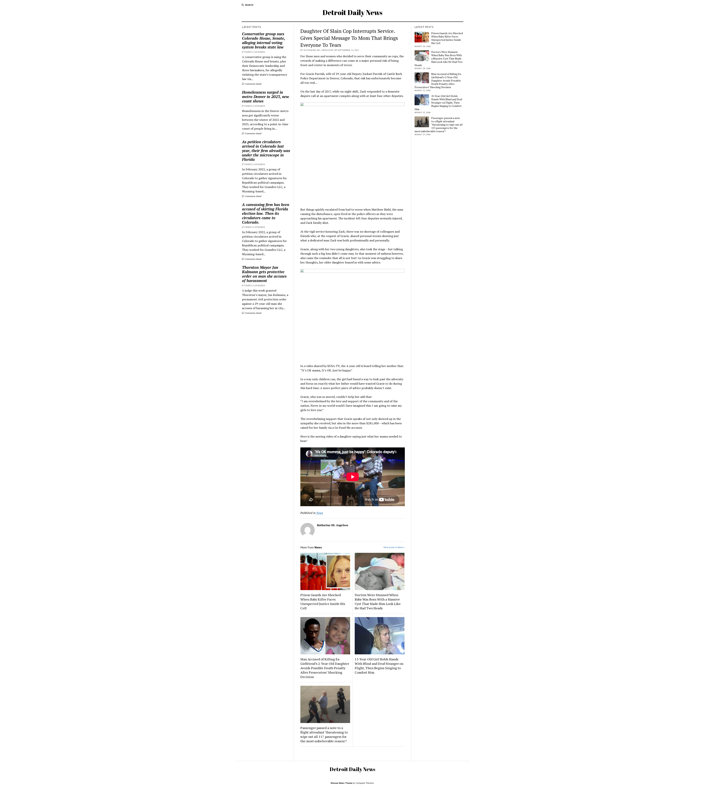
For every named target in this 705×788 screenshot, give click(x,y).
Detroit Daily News (352, 12)
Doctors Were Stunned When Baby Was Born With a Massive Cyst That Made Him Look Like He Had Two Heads (378, 601)
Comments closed (253, 83)
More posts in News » (394, 547)
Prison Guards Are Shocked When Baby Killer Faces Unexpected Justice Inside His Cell (322, 601)
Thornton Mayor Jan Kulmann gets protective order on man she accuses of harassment (264, 274)
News (319, 513)
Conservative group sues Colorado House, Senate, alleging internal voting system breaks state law (263, 40)
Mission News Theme (341, 783)
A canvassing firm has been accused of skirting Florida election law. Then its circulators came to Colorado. (265, 213)
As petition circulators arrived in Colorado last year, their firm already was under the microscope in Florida (266, 151)
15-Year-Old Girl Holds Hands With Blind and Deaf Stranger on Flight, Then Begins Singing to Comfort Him (379, 666)
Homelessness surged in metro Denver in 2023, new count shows (265, 96)
